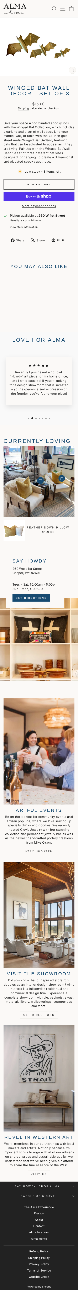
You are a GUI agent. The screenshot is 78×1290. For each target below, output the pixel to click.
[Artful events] (39, 751)
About (39, 1219)
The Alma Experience (39, 1207)
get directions (38, 1014)
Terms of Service (39, 1270)
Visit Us (39, 1174)
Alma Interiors (39, 1232)
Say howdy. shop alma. (38, 1186)
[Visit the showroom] (39, 915)
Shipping (23, 108)
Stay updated (39, 851)
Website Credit (39, 1276)
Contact (39, 1226)
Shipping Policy (39, 1257)
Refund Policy (39, 1251)
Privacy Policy (39, 1264)
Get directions (31, 598)
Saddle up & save (38, 1196)
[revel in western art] (39, 1078)
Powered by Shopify (39, 1286)
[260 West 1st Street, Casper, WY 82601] (39, 613)
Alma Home (39, 1238)
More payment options (39, 206)
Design (39, 1213)
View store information (24, 227)
